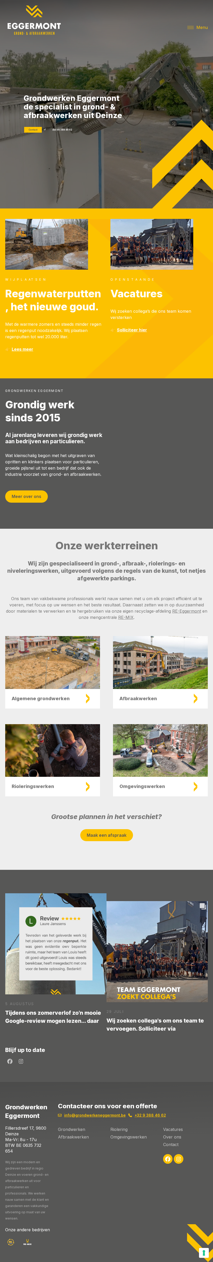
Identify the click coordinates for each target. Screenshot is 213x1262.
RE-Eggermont (186, 611)
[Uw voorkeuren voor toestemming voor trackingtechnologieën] (204, 1253)
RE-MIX (126, 617)
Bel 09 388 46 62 (62, 129)
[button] (197, 27)
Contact (33, 129)
